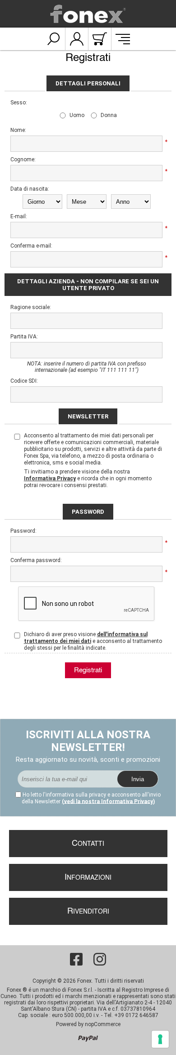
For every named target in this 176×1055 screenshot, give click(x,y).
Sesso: (18, 102)
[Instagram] (100, 959)
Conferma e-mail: (31, 246)
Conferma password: (33, 560)
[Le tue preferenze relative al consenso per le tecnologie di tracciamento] (160, 1039)
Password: (23, 531)
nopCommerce (102, 1024)
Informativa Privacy (50, 478)
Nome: (18, 130)
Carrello (99, 39)
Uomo (76, 115)
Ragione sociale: (30, 307)
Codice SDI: (24, 381)
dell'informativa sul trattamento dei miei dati (86, 637)
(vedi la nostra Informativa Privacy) (108, 801)
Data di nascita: (29, 189)
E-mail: (18, 216)
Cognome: (23, 159)
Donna (109, 115)
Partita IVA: (24, 336)
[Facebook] (76, 959)
